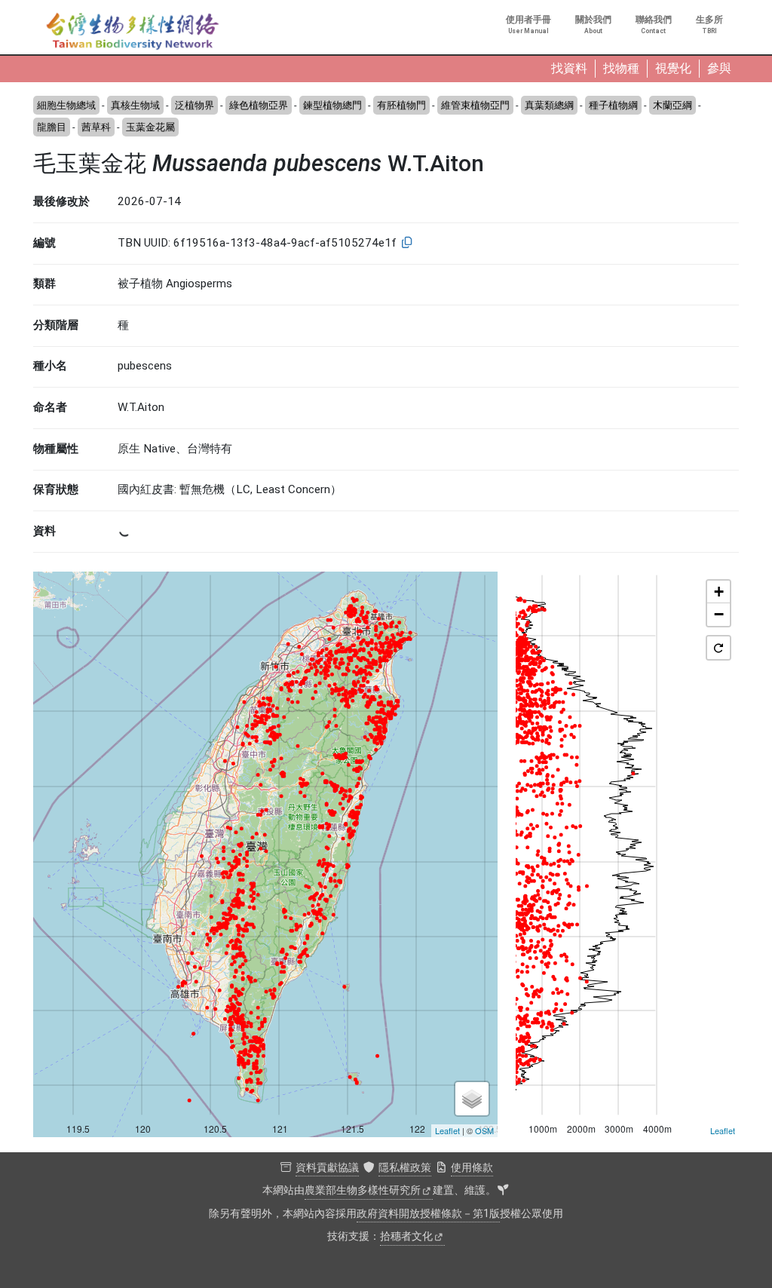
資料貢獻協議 (327, 1167)
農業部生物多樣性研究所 (363, 1190)
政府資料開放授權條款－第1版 (428, 1213)
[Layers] (472, 1098)
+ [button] (719, 591)
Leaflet (447, 1130)
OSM (484, 1130)
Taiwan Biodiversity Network (132, 31)
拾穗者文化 (406, 1236)
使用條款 (472, 1167)
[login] (503, 1190)
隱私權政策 (404, 1167)
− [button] (719, 614)
